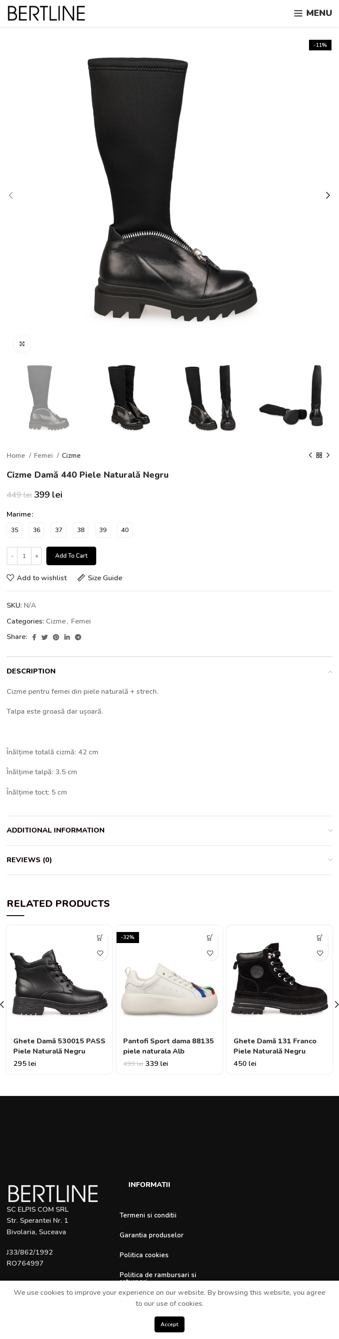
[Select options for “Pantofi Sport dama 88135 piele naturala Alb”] (210, 937)
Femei (44, 455)
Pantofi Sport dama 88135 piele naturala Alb (168, 1046)
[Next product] (328, 455)
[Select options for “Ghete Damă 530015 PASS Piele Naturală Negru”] (100, 937)
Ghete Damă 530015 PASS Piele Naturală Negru (59, 1046)
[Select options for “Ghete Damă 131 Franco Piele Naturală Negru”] (320, 937)
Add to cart (71, 556)
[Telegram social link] (78, 637)
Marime (19, 514)
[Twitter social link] (44, 637)
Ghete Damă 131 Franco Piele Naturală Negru (275, 1046)
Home (17, 455)
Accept (169, 1324)
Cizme (71, 455)
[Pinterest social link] (56, 637)
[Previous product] (310, 455)
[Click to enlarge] (22, 344)
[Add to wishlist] (100, 953)
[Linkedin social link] (67, 637)
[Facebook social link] (34, 637)
